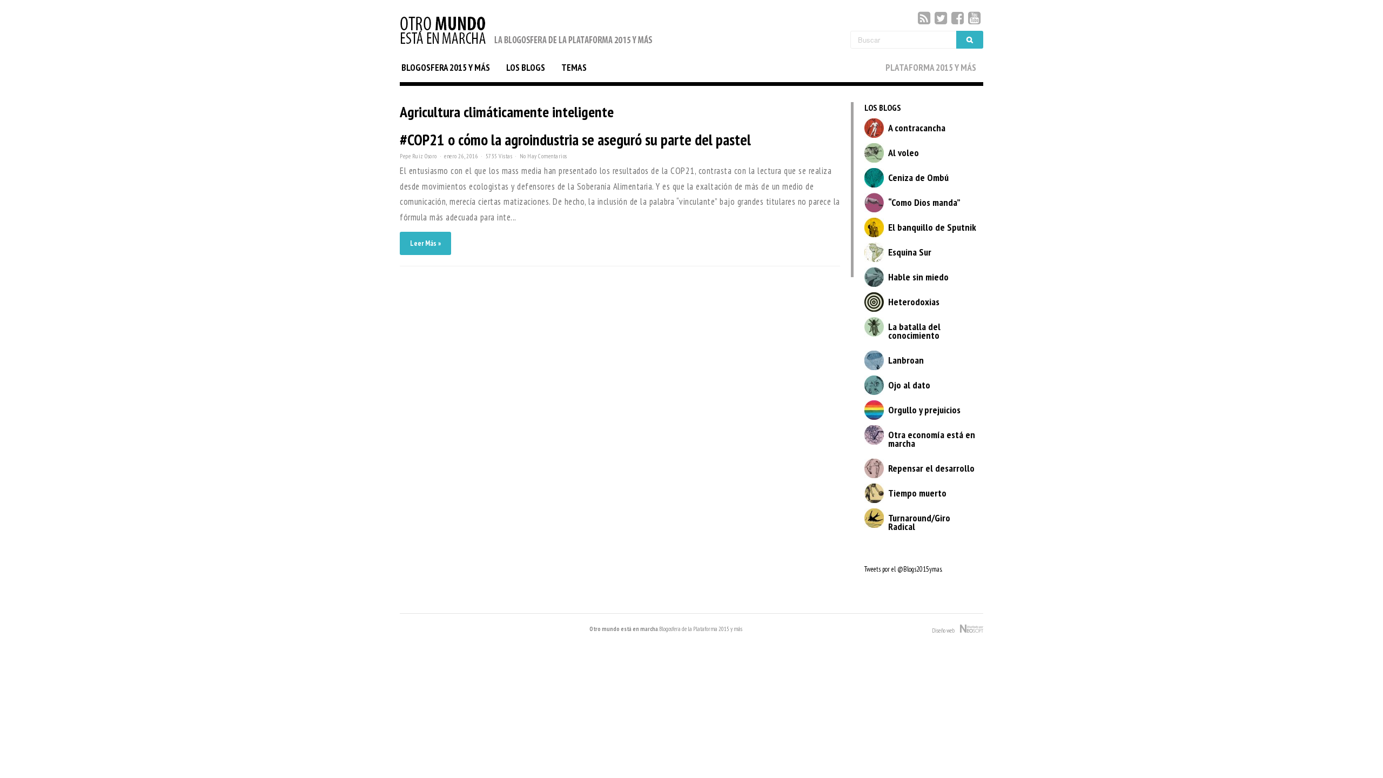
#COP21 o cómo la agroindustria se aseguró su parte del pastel (575, 140)
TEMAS (574, 67)
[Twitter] (941, 18)
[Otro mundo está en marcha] (527, 45)
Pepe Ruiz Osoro (418, 156)
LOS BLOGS (525, 67)
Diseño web (946, 630)
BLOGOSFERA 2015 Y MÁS (445, 67)
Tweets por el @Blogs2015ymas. (903, 569)
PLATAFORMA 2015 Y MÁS (930, 67)
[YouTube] (974, 18)
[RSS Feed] (924, 18)
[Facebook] (957, 18)
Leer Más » (425, 243)
